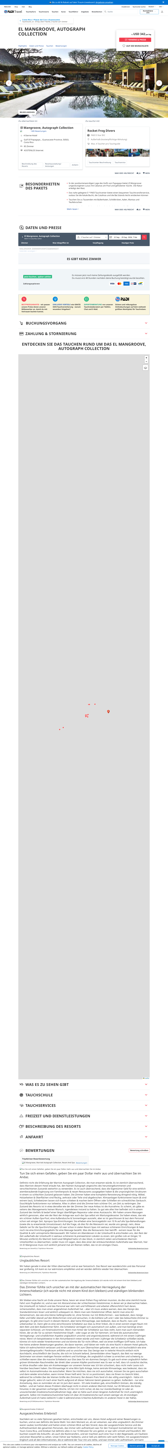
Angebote (85, 12)
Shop (16, 7)
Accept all (156, 1446)
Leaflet (146, 1078)
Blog (30, 7)
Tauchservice (120, 162)
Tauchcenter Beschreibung (100, 162)
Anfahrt (75, 165)
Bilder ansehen (27, 112)
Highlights (22, 46)
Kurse (63, 12)
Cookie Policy (88, 1447)
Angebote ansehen (104, 2)
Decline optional (136, 1446)
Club (23, 7)
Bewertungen (61, 46)
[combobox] (121, 11)
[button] (108, 712)
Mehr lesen (72, 209)
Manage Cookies (117, 1446)
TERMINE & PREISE (137, 39)
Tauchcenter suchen (139, 7)
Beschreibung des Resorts (29, 165)
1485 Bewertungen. (39, 131)
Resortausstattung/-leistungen (53, 165)
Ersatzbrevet (126, 7)
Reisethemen (97, 12)
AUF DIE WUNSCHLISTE (137, 46)
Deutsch (151, 7)
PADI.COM (7, 7)
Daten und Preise (36, 46)
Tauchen (55, 12)
